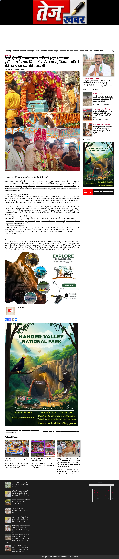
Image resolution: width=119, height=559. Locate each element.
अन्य (101, 51)
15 (108, 493)
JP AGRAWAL (9, 69)
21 (105, 496)
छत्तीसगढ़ (16, 51)
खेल (91, 51)
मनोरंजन (63, 51)
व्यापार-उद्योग (84, 51)
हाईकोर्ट (96, 51)
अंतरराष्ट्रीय (30, 51)
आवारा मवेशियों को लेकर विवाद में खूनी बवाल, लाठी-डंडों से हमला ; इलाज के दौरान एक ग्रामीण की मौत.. (102, 114)
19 (98, 496)
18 (94, 496)
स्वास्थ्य (50, 51)
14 (105, 493)
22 (109, 496)
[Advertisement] (59, 37)
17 (90, 496)
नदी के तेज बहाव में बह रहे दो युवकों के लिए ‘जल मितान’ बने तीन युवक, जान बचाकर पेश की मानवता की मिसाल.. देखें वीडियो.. (103, 99)
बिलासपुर (8, 51)
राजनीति (23, 51)
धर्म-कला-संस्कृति (72, 51)
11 (94, 493)
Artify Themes (73, 557)
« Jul (100, 505)
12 (98, 493)
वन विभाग (44, 51)
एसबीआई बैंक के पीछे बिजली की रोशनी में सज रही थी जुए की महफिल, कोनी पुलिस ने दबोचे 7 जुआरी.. (102, 129)
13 (101, 493)
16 (112, 493)
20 (101, 496)
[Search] (113, 51)
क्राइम (56, 51)
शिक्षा (37, 51)
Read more (86, 139)
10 (90, 493)
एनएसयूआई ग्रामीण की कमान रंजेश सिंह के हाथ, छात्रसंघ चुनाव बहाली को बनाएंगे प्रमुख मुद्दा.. (96, 82)
